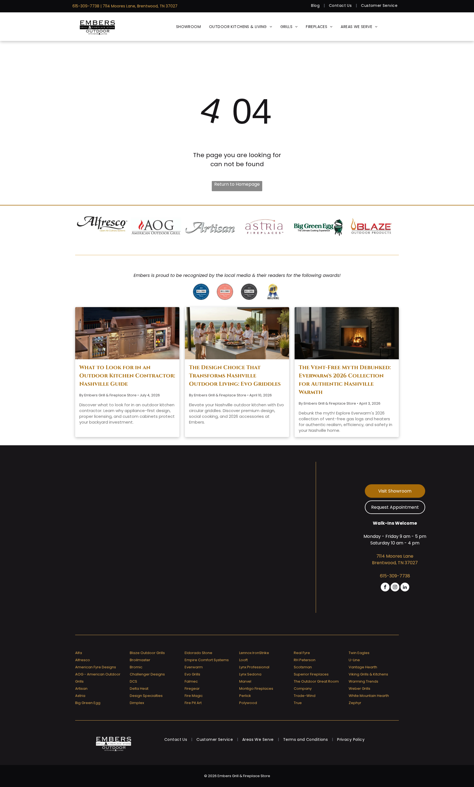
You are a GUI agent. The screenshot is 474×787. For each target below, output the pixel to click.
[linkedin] (404, 588)
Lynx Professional (254, 667)
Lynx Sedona (250, 674)
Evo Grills (192, 674)
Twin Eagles (359, 652)
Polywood (248, 702)
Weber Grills (359, 688)
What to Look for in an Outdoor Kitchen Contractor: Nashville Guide (127, 376)
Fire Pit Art (193, 702)
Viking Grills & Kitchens (368, 674)
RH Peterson (304, 660)
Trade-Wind (304, 695)
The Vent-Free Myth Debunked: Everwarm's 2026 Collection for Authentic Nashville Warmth (345, 380)
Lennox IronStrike (254, 652)
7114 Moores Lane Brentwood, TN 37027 (395, 559)
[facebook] (385, 588)
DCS (133, 681)
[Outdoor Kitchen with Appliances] (127, 333)
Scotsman (303, 667)
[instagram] (395, 588)
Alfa (78, 652)
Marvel (245, 681)
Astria (80, 695)
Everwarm (194, 667)
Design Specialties (146, 695)
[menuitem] (316, 6)
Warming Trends (363, 681)
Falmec (191, 681)
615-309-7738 (85, 6)
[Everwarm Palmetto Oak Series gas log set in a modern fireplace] (347, 333)
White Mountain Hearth (369, 695)
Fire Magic (194, 695)
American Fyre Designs (95, 667)
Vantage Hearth (363, 667)
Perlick (245, 695)
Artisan (81, 688)
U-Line (354, 660)
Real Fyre (302, 652)
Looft (243, 660)
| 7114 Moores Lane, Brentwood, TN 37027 (138, 6)
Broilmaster (140, 660)
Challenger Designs (147, 674)
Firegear (192, 688)
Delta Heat (139, 688)
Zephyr (355, 702)
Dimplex (137, 702)
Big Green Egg (87, 702)
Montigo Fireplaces (256, 688)
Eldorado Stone (198, 652)
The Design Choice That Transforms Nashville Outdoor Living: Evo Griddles (235, 376)
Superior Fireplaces (311, 674)
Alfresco (82, 660)
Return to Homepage (237, 184)
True (298, 702)
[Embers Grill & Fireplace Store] (97, 26)
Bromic (136, 667)
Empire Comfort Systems (207, 660)
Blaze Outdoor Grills (147, 652)
